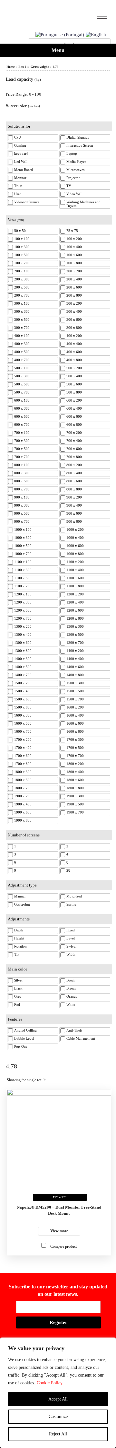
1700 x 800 (23, 764)
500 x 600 (74, 384)
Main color (17, 969)
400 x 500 (22, 352)
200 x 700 (22, 295)
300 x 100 (22, 303)
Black (18, 988)
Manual (19, 896)
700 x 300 (22, 441)
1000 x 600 (75, 546)
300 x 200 (74, 303)
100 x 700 (22, 263)
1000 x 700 (23, 554)
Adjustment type (22, 885)
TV (68, 186)
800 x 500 (22, 481)
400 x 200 (74, 336)
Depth (18, 930)
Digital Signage (77, 137)
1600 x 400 (75, 715)
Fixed (70, 930)
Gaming (20, 145)
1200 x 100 (23, 594)
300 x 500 (22, 319)
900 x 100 (22, 497)
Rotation (20, 946)
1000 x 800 (75, 554)
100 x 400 (74, 247)
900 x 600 (74, 513)
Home (10, 66)
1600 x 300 (23, 715)
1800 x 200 (75, 764)
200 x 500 (22, 287)
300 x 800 (74, 328)
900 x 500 (22, 513)
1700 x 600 (23, 756)
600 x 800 (74, 424)
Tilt (16, 954)
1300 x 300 (75, 626)
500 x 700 (22, 392)
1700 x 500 (75, 748)
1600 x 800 (75, 731)
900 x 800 (74, 521)
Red (17, 1004)
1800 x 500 (23, 780)
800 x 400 (74, 473)
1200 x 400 (75, 602)
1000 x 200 (75, 529)
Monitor (20, 178)
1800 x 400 (75, 772)
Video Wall (74, 194)
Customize (58, 1416)
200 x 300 (22, 279)
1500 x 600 (23, 699)
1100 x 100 (23, 562)
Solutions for (19, 126)
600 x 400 (74, 408)
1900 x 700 (75, 812)
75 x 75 (72, 231)
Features (15, 1019)
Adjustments (19, 919)
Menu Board (23, 170)
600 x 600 (74, 416)
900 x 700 (22, 521)
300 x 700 (22, 328)
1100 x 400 (75, 570)
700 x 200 (74, 433)
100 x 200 (74, 239)
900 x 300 (22, 505)
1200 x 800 (75, 618)
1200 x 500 (23, 610)
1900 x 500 (75, 804)
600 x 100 (22, 400)
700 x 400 (74, 441)
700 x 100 (22, 433)
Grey (18, 996)
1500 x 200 (23, 683)
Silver (18, 980)
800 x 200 (74, 465)
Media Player (76, 161)
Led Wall (20, 161)
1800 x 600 (75, 780)
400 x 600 (74, 352)
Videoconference (26, 202)
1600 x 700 (23, 731)
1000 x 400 (75, 538)
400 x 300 (22, 344)
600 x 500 (22, 416)
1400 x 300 (23, 659)
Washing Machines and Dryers (83, 204)
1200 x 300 (23, 602)
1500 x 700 (75, 699)
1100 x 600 (75, 578)
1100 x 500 (23, 578)
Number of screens (24, 835)
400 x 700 (22, 360)
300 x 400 (74, 311)
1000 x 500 (23, 546)
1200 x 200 (75, 594)
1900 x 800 (23, 820)
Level (70, 938)
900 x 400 (74, 505)
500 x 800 (74, 392)
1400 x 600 (75, 667)
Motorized (74, 896)
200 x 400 (74, 279)
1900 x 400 (23, 804)
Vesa (16, 219)
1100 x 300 (23, 570)
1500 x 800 (23, 707)
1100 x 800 (75, 586)
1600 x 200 (75, 707)
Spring (71, 904)
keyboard (21, 153)
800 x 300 (22, 473)
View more (59, 1231)
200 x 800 (74, 295)
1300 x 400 (23, 634)
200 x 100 (22, 271)
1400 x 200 (75, 651)
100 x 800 (74, 263)
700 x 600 (74, 449)
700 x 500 (22, 449)
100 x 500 (22, 255)
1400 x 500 (23, 667)
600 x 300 (22, 408)
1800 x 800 (75, 788)
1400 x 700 (23, 675)
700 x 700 (22, 457)
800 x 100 (22, 465)
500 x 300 (22, 376)
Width (70, 954)
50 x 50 (20, 231)
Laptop (71, 153)
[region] (58, 1393)
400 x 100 (22, 336)
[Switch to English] (96, 35)
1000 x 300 (23, 538)
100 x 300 (22, 247)
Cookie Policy (50, 1382)
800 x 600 (74, 481)
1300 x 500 (75, 634)
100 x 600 (74, 255)
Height (19, 938)
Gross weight (40, 66)
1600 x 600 (75, 723)
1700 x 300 (75, 739)
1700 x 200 (23, 739)
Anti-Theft (74, 1030)
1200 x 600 (75, 610)
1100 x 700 (23, 586)
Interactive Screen (79, 145)
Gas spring (22, 904)
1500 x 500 (75, 691)
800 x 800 (74, 489)
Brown (71, 988)
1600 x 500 (23, 723)
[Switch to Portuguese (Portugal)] (59, 35)
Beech (70, 980)
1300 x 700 (75, 643)
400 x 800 (74, 360)
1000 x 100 (23, 529)
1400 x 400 (75, 659)
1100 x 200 (75, 562)
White (70, 1004)
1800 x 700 (23, 788)
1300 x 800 (23, 651)
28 (68, 870)
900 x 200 (74, 497)
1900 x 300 (75, 796)
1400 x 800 (75, 675)
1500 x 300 (75, 683)
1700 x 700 (75, 756)
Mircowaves (75, 170)
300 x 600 (74, 319)
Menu (58, 50)
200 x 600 (74, 287)
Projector (73, 178)
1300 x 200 (23, 626)
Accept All (58, 1399)
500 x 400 (74, 376)
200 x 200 (74, 271)
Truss (18, 186)
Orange (71, 996)
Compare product (63, 1246)
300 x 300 (22, 311)
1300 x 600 (23, 643)
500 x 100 (22, 368)
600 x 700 (22, 424)
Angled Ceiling (25, 1030)
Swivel (71, 946)
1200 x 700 (23, 618)
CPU (17, 137)
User (17, 194)
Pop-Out (20, 1046)
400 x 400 (74, 344)
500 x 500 (22, 384)
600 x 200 (74, 400)
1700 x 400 (23, 748)
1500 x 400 (23, 691)
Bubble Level (24, 1038)
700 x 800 (74, 457)
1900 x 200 (23, 796)
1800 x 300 (23, 772)
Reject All (58, 1434)
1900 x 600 (23, 812)
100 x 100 (22, 239)
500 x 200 (74, 368)
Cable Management (80, 1038)
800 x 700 (22, 489)
